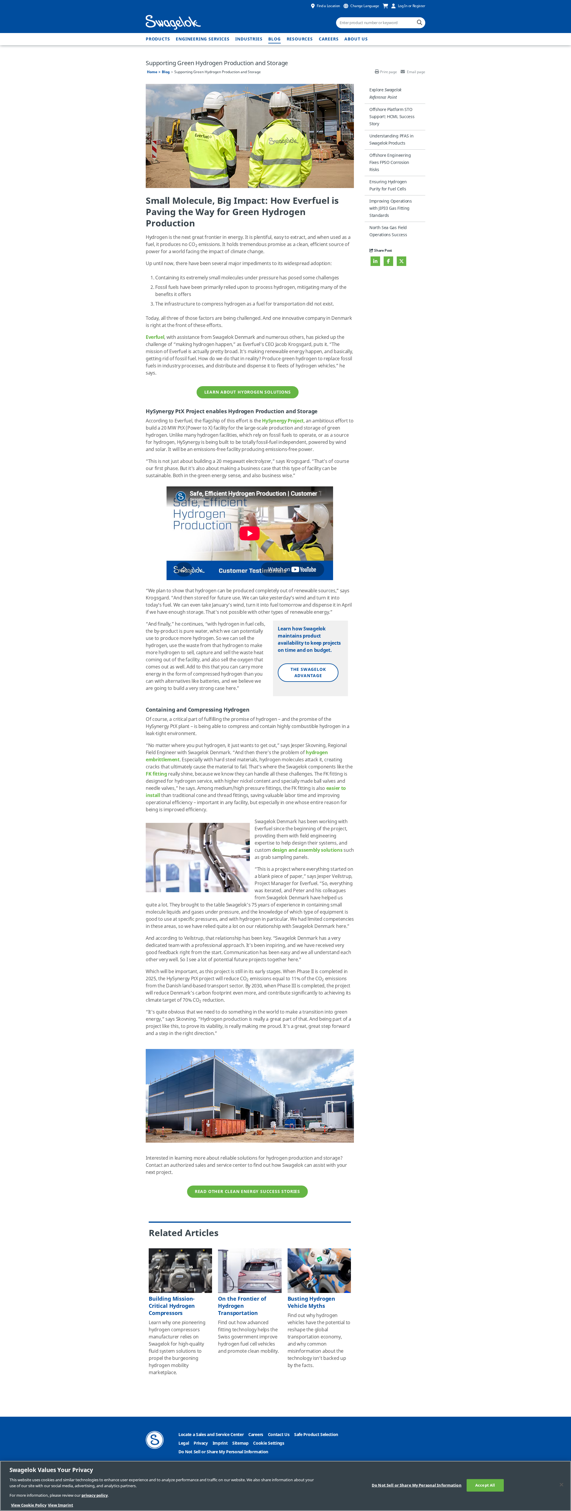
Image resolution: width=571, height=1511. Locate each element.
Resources (300, 39)
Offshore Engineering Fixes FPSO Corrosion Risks (390, 162)
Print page (388, 72)
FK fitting (156, 774)
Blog (274, 39)
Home (152, 72)
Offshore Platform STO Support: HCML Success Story (391, 117)
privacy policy (94, 1495)
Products (158, 39)
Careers (329, 39)
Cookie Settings (268, 1443)
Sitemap (240, 1443)
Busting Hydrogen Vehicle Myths (311, 1302)
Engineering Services (202, 39)
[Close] (561, 1484)
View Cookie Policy (28, 1505)
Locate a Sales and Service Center (211, 1435)
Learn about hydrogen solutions (247, 392)
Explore (385, 93)
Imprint (220, 1443)
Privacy (201, 1443)
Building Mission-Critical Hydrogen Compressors (172, 1306)
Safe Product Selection (316, 1435)
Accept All (485, 1485)
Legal (183, 1443)
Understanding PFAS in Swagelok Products (391, 139)
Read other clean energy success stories (247, 1192)
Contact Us (279, 1435)
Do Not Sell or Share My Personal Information (223, 1452)
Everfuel (155, 337)
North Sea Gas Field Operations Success (388, 231)
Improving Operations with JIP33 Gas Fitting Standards (390, 208)
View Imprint (60, 1505)
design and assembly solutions (307, 850)
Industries (248, 39)
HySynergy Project (283, 421)
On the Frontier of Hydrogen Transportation (242, 1306)
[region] (285, 1486)
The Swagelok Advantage (308, 672)
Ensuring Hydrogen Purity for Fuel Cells (388, 185)
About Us (356, 39)
